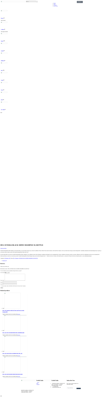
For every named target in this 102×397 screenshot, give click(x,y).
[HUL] (4, 63)
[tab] (52, 260)
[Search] (37, 1)
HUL (2, 70)
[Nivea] (4, 82)
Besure (2, 18)
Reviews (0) (5, 260)
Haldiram (2, 60)
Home (55, 3)
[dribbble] (74, 393)
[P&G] (4, 92)
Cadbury (2, 29)
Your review (2, 280)
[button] (64, 1)
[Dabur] (4, 33)
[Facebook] (74, 390)
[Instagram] (74, 394)
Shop (54, 4)
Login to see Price (3, 248)
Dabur (2, 41)
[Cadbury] (4, 22)
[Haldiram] (4, 53)
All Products (6, 258)
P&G (2, 99)
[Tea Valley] (4, 102)
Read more (18, 314)
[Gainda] (4, 43)
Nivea (2, 90)
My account (56, 6)
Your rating (2, 272)
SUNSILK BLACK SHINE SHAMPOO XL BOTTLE (28, 258)
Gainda (2, 50)
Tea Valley (3, 109)
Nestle (2, 80)
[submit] (78, 388)
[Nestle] (4, 72)
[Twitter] (74, 391)
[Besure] (4, 10)
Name (1, 282)
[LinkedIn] (74, 392)
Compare (55, 5)
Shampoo (16, 258)
